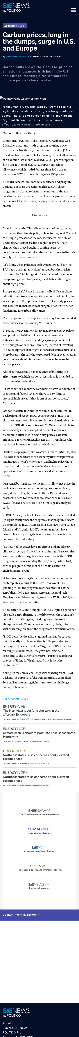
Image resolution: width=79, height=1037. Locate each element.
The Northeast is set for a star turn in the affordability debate (31, 712)
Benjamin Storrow (18, 56)
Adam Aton (25, 719)
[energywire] (14, 706)
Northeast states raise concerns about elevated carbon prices (36, 757)
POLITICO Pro (12, 1032)
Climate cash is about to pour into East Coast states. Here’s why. (39, 735)
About (7, 1023)
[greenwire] (13, 751)
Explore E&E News (15, 1028)
